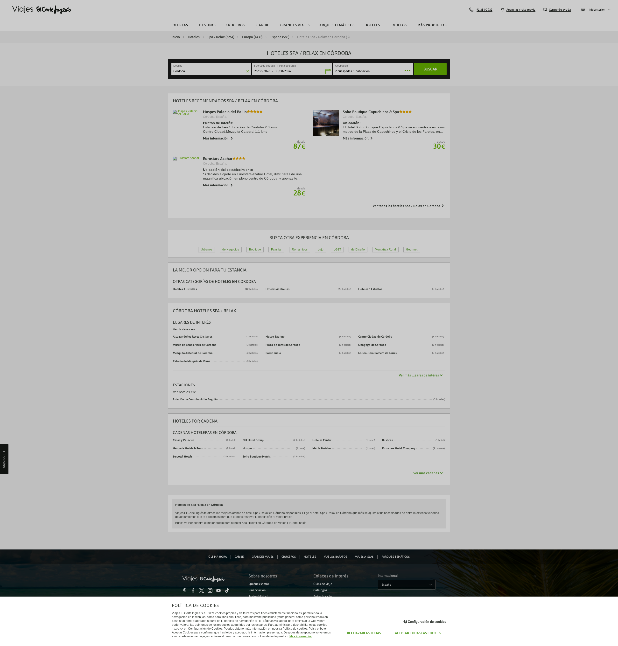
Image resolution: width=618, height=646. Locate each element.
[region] (309, 323)
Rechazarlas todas (364, 633)
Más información (300, 636)
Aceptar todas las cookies (418, 633)
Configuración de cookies (427, 622)
